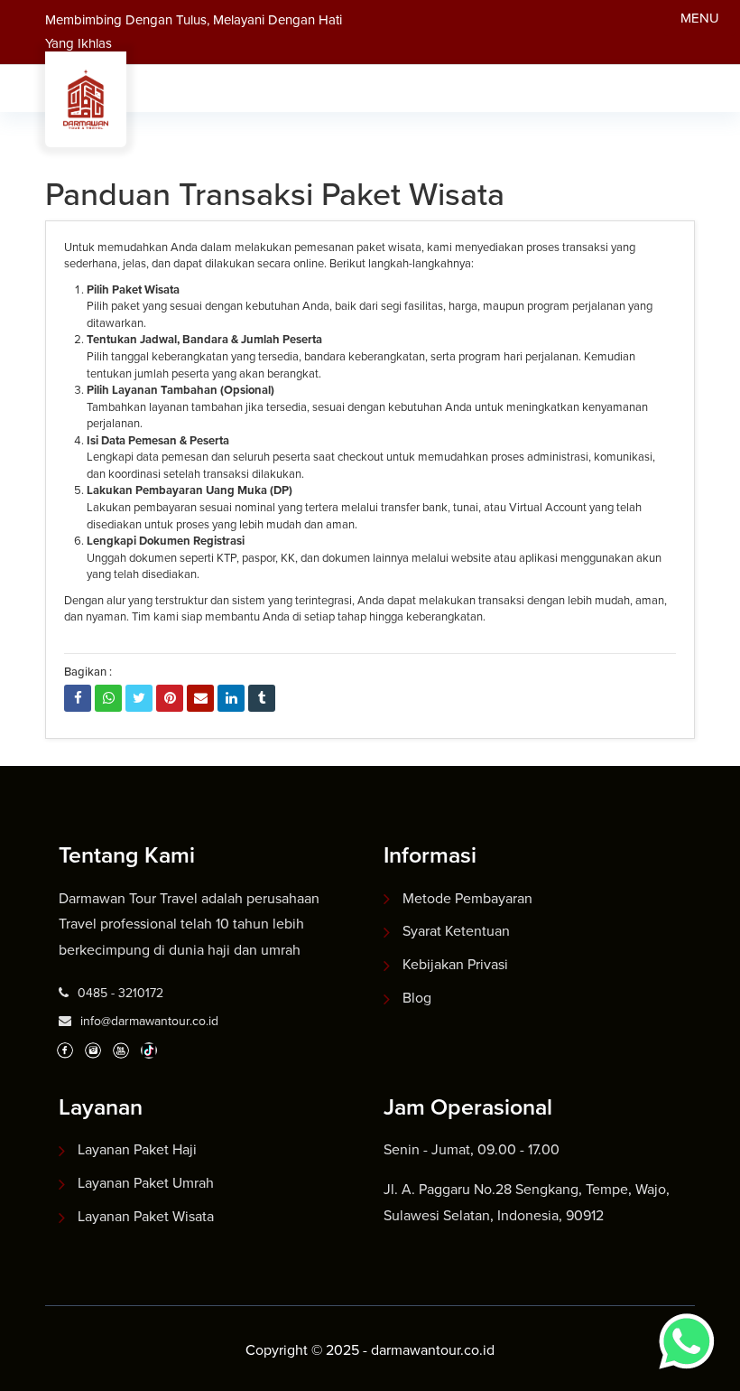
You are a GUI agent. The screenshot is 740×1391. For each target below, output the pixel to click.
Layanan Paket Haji (137, 1149)
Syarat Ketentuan (456, 930)
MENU (699, 18)
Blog (416, 997)
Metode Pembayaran (467, 898)
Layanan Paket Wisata (146, 1216)
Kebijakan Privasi (455, 964)
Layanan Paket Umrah (146, 1182)
